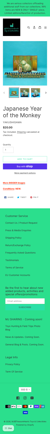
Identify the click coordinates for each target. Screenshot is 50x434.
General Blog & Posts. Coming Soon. (24, 344)
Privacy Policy (12, 364)
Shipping (21, 132)
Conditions (8, 188)
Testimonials (12, 260)
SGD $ (24, 389)
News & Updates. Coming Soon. (22, 337)
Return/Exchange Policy (18, 245)
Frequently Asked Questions (20, 252)
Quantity (7, 144)
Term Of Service (14, 371)
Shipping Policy (13, 237)
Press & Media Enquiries (18, 230)
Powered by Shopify (25, 425)
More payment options (25, 173)
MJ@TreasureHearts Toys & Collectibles (29, 421)
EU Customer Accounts (17, 275)
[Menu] (45, 27)
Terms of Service (14, 267)
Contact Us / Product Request (21, 222)
